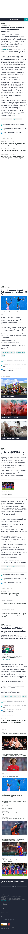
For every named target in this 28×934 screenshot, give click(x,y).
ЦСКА (8, 566)
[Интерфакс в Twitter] (6, 919)
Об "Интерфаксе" (9, 881)
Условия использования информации (8, 927)
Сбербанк (9, 119)
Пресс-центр (16, 881)
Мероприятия (12, 882)
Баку (11, 696)
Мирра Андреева (20, 352)
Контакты (3, 881)
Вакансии (22, 881)
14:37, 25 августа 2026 (5, 449)
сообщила (6, 49)
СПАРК (2, 907)
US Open (4, 352)
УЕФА (15, 696)
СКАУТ (2, 909)
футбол (3, 119)
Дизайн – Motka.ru (4, 929)
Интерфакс (14, 20)
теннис (3, 355)
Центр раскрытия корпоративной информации (9, 916)
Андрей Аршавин (17, 119)
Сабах (19, 696)
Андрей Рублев (11, 352)
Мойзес (23, 566)
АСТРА (2, 910)
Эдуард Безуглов (15, 566)
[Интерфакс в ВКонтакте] (8, 919)
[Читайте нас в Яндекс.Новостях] (2, 919)
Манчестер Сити (6, 245)
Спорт (3, 24)
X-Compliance (3, 908)
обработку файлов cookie (5, 900)
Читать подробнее (13, 494)
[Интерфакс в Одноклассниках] (13, 919)
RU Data (2, 915)
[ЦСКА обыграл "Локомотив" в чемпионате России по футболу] (8, 489)
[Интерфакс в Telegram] (4, 919)
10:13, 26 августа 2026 (5, 287)
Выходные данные (5, 928)
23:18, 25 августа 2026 (6, 625)
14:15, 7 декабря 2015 (5, 25)
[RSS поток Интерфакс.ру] (11, 919)
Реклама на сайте (4, 882)
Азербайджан (5, 696)
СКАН (2, 914)
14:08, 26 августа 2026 (6, 167)
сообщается (13, 202)
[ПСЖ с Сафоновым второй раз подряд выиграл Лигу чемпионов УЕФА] (8, 652)
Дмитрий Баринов (6, 569)
